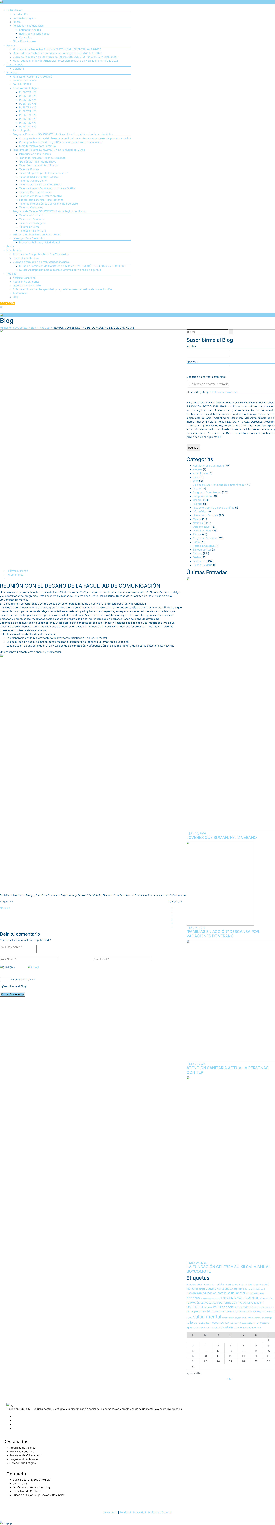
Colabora (18, 68)
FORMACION (266, 1298)
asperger (200, 1289)
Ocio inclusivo (201, 526)
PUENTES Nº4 (27, 111)
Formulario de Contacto (27, 1491)
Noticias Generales (24, 277)
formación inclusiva (236, 1302)
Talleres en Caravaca (31, 219)
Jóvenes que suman (25, 80)
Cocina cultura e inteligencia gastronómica (218, 484)
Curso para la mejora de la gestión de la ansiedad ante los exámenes (60, 142)
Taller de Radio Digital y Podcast (39, 176)
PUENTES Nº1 (27, 122)
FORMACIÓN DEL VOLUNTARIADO (204, 1303)
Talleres (197, 553)
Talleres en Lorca (29, 226)
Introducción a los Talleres (35, 154)
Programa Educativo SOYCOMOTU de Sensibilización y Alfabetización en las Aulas (63, 134)
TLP (257, 1322)
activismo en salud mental (231, 1284)
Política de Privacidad (225, 392)
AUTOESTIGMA (225, 1289)
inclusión (208, 1307)
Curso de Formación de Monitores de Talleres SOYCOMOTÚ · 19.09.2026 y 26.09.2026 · (66, 56)
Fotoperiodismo (202, 496)
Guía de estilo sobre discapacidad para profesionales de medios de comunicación (62, 289)
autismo (211, 1288)
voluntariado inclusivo (249, 1327)
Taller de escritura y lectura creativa (41, 196)
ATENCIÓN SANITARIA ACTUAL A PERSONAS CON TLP (227, 1070)
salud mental (207, 1317)
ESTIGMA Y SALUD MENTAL (240, 1298)
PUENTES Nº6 (27, 103)
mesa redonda (244, 1307)
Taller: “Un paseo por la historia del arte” (43, 173)
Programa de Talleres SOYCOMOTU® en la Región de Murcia (49, 211)
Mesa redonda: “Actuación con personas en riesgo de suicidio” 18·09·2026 (57, 53)
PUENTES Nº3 (27, 115)
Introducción (20, 14)
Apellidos (192, 361)
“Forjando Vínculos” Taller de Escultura (42, 157)
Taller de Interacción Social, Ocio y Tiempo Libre (48, 203)
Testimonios (20, 293)
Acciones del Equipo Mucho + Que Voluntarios (41, 254)
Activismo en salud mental (209, 465)
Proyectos (12, 72)
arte (250, 1285)
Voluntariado (14, 250)
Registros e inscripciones (34, 33)
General (197, 500)
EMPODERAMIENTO (255, 1293)
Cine (195, 480)
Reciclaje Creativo (204, 545)
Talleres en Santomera (32, 230)
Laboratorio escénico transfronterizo (41, 199)
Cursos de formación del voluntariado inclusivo (41, 261)
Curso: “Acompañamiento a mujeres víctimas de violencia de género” (60, 269)
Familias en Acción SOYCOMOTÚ (32, 76)
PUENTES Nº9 (27, 92)
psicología (257, 1311)
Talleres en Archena (31, 215)
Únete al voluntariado (26, 258)
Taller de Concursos (31, 207)
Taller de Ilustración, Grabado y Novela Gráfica (47, 188)
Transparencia (14, 64)
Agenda (11, 45)
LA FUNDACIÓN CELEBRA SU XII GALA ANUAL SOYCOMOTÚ (229, 1269)
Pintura (197, 534)
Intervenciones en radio (27, 285)
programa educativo (242, 1311)
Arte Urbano (200, 473)
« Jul (229, 1378)
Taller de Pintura (29, 169)
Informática (200, 511)
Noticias (11, 273)
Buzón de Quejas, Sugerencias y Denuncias (38, 1495)
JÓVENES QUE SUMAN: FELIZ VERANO (222, 837)
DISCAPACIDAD (194, 1293)
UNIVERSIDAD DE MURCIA (206, 1328)
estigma (193, 1298)
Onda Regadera (202, 530)
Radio (196, 542)
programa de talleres (221, 1311)
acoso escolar (195, 1284)
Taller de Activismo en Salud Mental (40, 184)
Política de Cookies (160, 1512)
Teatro (197, 557)
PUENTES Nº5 (27, 107)
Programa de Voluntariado (25, 1455)
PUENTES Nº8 (27, 96)
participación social (198, 1311)
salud (189, 1317)
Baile (196, 477)
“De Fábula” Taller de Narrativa (37, 161)
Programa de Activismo (24, 1459)
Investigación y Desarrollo (28, 238)
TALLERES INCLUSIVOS (211, 1322)
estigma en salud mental (210, 1299)
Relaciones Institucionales (28, 25)
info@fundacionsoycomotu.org (31, 1487)
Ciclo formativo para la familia (37, 146)
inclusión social (223, 1307)
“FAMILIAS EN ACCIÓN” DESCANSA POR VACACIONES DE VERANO (223, 933)
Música (197, 519)
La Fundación (14, 10)
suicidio (249, 1317)
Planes (17, 21)
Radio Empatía (21, 130)
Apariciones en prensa (26, 281)
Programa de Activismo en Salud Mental (37, 234)
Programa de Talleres (22, 1447)
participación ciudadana (263, 1307)
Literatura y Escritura (205, 515)
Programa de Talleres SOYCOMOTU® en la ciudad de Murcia (49, 149)
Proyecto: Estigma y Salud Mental (39, 242)
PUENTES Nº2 (27, 118)
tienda (10, 246)
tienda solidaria (247, 1323)
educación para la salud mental (223, 1293)
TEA (227, 1322)
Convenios (25, 37)
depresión (239, 1289)
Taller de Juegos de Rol (33, 180)
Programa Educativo (205, 538)
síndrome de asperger (263, 1318)
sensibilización (228, 1318)
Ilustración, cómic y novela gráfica (213, 507)
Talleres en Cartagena (32, 223)
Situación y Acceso (24, 41)
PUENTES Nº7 (27, 99)
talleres (192, 1322)
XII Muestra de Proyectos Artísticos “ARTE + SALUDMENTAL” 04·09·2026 (57, 49)
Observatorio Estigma (26, 88)
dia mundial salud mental (255, 1289)
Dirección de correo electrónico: (206, 376)
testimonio (235, 1323)
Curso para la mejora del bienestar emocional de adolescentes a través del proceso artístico (75, 138)
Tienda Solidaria (202, 564)
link (220, 437)
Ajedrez (197, 469)
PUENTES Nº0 (27, 126)
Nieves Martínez (18, 570)
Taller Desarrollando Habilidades (38, 165)
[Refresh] (33, 967)
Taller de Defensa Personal (35, 192)
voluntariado (228, 1327)
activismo (209, 1284)
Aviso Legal (110, 1512)
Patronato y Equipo (24, 18)
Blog (15, 296)
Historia (197, 503)
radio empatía (269, 1311)
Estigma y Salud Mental (207, 492)
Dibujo (197, 488)
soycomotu (239, 1318)
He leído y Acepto (213, 392)
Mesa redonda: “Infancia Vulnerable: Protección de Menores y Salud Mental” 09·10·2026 (65, 60)
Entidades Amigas (30, 29)
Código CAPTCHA (22, 979)
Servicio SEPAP (22, 84)
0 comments (15, 574)
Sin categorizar (202, 549)
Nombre (191, 346)
